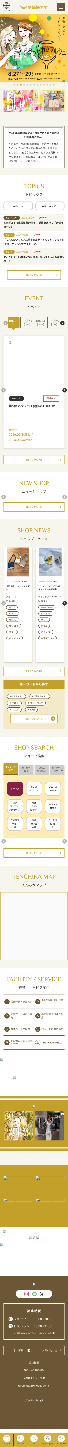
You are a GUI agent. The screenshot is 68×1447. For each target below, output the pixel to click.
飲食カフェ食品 (34, 823)
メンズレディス (34, 788)
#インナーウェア (35, 702)
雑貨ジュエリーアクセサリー (15, 806)
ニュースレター (49, 206)
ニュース (18, 206)
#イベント (14, 702)
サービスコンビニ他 (53, 823)
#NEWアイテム (16, 696)
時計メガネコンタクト (34, 806)
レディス (15, 788)
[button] (14, 85)
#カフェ (31, 709)
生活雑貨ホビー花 (15, 823)
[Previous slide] (5, 323)
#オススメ (14, 709)
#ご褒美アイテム (39, 696)
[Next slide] (62, 323)
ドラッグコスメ (53, 806)
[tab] (10, 769)
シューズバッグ (53, 788)
